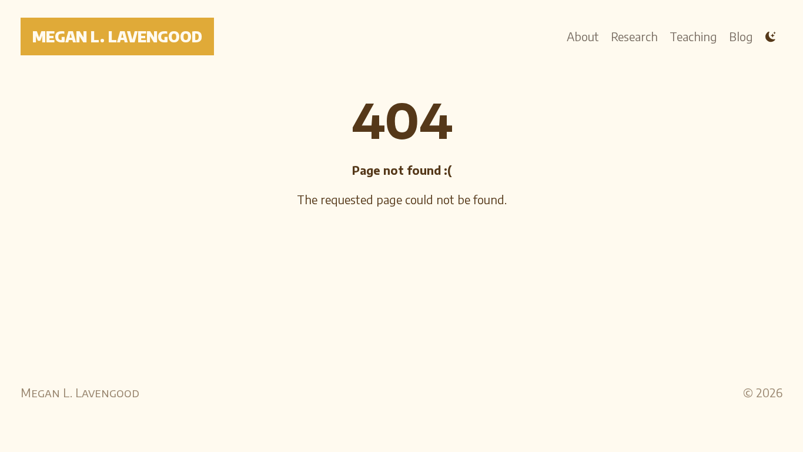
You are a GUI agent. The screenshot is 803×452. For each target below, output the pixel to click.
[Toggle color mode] (770, 36)
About (583, 36)
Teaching (693, 36)
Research (634, 36)
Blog (741, 36)
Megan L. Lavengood (117, 36)
